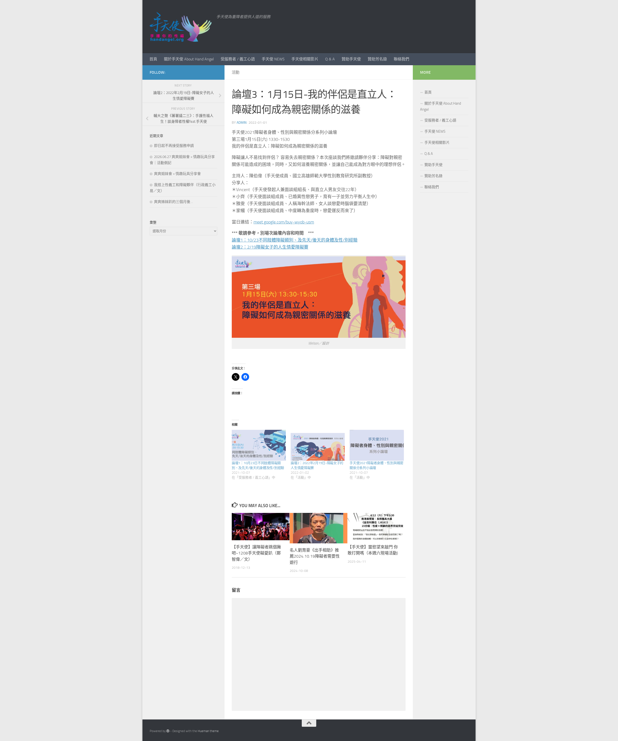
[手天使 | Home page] (180, 26)
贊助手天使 (351, 59)
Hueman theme (208, 731)
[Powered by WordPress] (167, 731)
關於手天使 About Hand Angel (189, 59)
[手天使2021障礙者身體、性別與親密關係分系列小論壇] (377, 445)
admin (241, 123)
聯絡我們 (401, 59)
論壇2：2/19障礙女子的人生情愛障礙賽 (270, 247)
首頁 (153, 59)
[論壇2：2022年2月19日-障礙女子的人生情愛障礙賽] (318, 445)
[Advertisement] (183, 319)
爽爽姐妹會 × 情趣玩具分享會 (177, 174)
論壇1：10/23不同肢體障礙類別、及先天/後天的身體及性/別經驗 (295, 240)
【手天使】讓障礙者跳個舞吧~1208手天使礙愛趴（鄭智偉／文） (256, 553)
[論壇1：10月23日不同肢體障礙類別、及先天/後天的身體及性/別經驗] (259, 445)
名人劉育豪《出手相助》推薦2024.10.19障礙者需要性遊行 (315, 556)
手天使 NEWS (273, 59)
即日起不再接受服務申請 (174, 146)
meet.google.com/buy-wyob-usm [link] (283, 222)
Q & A (330, 59)
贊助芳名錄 (377, 59)
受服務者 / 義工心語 (238, 59)
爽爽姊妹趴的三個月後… (173, 202)
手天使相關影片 (304, 59)
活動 (235, 72)
